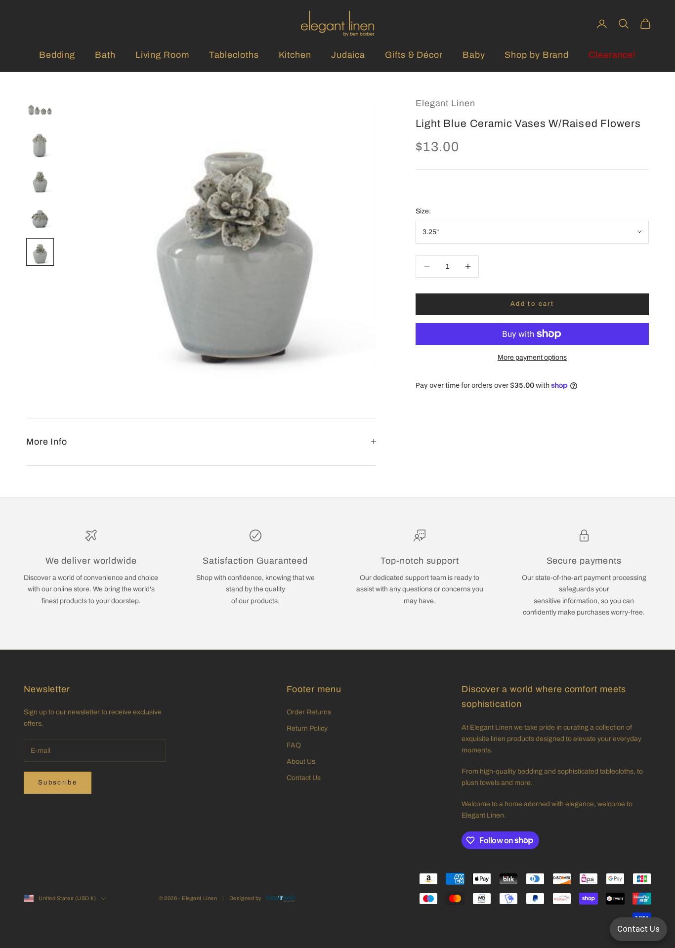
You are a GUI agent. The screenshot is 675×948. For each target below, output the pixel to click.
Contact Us (304, 778)
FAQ (294, 745)
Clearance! (612, 55)
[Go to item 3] (40, 181)
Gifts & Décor (414, 55)
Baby (474, 55)
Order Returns (309, 712)
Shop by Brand (537, 55)
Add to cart (532, 303)
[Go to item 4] (40, 216)
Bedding (57, 55)
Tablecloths (234, 55)
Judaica (348, 55)
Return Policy (307, 728)
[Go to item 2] (40, 145)
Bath (105, 55)
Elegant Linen (445, 103)
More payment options (532, 357)
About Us (301, 761)
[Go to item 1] (40, 110)
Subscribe (57, 782)
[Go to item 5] (40, 252)
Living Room (162, 55)
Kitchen (295, 55)
